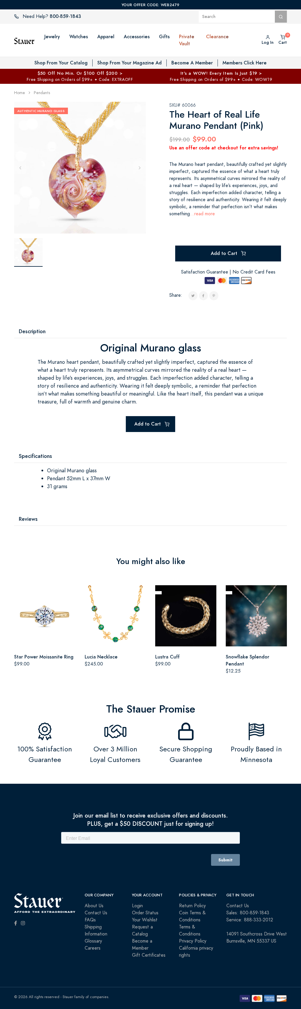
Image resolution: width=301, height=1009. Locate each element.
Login (137, 906)
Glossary (93, 941)
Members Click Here (245, 62)
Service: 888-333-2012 (249, 920)
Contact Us (96, 913)
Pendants (42, 93)
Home (19, 93)
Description (32, 331)
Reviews (28, 519)
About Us (94, 906)
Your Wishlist (145, 920)
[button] (200, 40)
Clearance (217, 36)
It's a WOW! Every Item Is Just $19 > (221, 73)
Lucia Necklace (101, 656)
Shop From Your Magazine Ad (129, 62)
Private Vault (186, 40)
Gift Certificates (148, 955)
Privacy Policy (192, 941)
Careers (93, 948)
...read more (202, 214)
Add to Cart (225, 253)
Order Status (145, 913)
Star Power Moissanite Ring (43, 656)
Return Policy (192, 906)
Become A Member (192, 62)
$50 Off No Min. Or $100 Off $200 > (80, 73)
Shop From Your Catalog (61, 62)
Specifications (35, 456)
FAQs (90, 920)
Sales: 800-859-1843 (247, 913)
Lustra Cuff (167, 656)
